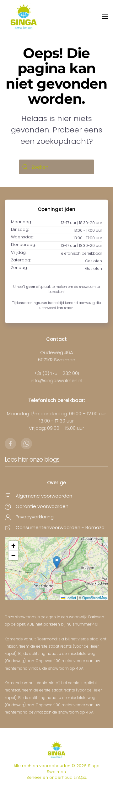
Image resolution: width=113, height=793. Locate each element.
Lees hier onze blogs (32, 459)
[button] (105, 16)
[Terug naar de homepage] (23, 16)
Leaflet (70, 597)
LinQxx (80, 777)
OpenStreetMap (94, 597)
